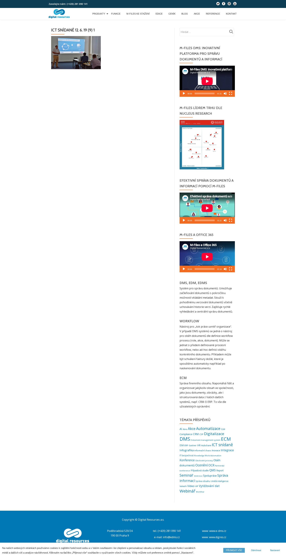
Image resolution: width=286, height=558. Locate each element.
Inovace (216, 450)
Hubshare (206, 445)
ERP (186, 445)
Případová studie (200, 470)
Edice (159, 13)
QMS (212, 470)
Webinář (187, 491)
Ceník (171, 13)
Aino (185, 429)
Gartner (192, 445)
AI (181, 429)
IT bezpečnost (186, 455)
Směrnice (198, 476)
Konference (187, 460)
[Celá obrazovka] (230, 93)
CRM (196, 434)
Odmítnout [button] (256, 550)
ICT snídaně (222, 444)
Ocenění (201, 465)
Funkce (115, 13)
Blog (184, 13)
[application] (207, 81)
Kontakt (231, 13)
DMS (185, 439)
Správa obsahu (202, 481)
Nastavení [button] (275, 550)
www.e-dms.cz (217, 531)
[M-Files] (60, 14)
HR (198, 445)
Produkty (98, 13)
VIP (196, 486)
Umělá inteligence (219, 481)
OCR (211, 465)
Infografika (187, 450)
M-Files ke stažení (138, 13)
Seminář (186, 475)
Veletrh (183, 486)
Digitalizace (214, 433)
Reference (213, 13)
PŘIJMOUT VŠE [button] (234, 550)
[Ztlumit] (225, 93)
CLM (223, 429)
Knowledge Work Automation (207, 455)
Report (220, 470)
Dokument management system (205, 440)
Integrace (227, 450)
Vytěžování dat (209, 486)
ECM (226, 439)
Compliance (186, 434)
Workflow (200, 492)
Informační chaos (202, 450)
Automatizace (208, 428)
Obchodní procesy (204, 460)
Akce (197, 13)
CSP (201, 434)
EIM (182, 445)
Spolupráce (210, 475)
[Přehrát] (184, 93)
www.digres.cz (217, 537)
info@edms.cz (171, 537)
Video (190, 486)
